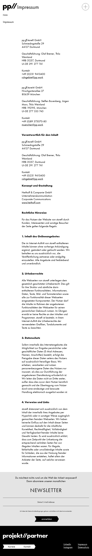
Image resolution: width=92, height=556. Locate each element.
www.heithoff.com (31, 202)
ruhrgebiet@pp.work (32, 77)
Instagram (68, 547)
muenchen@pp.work (32, 124)
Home (5, 14)
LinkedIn (67, 544)
